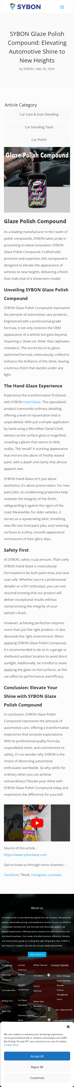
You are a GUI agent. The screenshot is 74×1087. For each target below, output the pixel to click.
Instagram (39, 874)
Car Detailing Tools (39, 127)
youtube (54, 874)
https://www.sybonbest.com (25, 854)
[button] (68, 1027)
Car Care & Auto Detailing (39, 114)
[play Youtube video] (37, 822)
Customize (37, 1078)
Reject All (37, 1067)
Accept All (37, 1056)
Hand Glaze (32, 402)
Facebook (11, 874)
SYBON (28, 69)
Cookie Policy (11, 1045)
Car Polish (39, 139)
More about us (37, 954)
